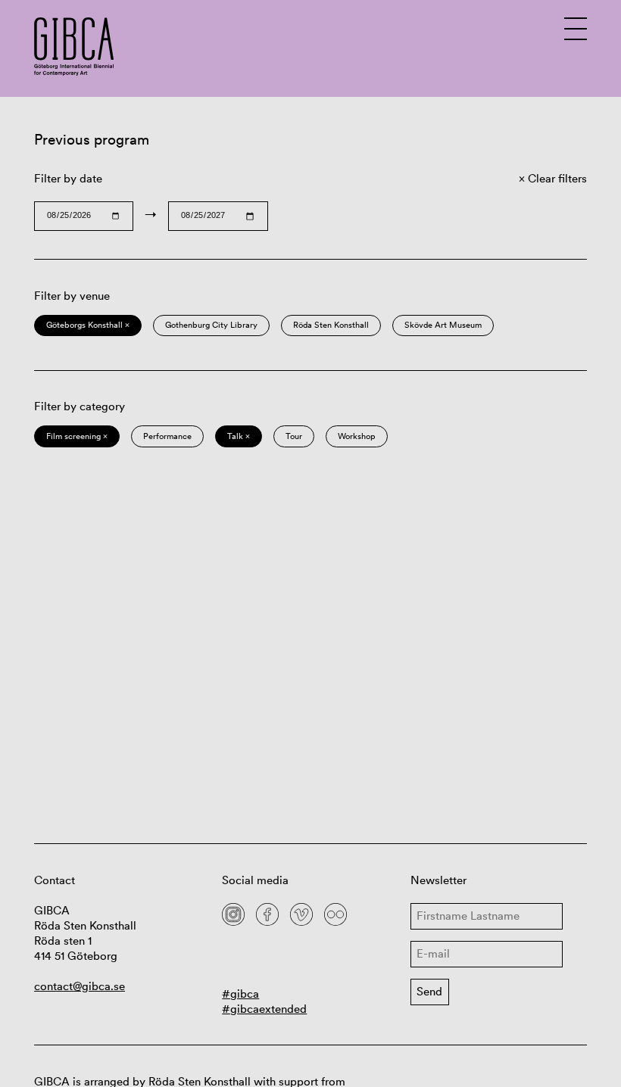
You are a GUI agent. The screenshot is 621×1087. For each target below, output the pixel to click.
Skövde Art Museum (443, 324)
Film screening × (77, 436)
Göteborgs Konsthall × (88, 324)
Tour (294, 436)
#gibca (240, 993)
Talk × (238, 436)
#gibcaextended (264, 1008)
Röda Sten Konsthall (331, 324)
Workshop (357, 436)
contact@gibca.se (79, 986)
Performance (167, 436)
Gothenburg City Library (211, 324)
